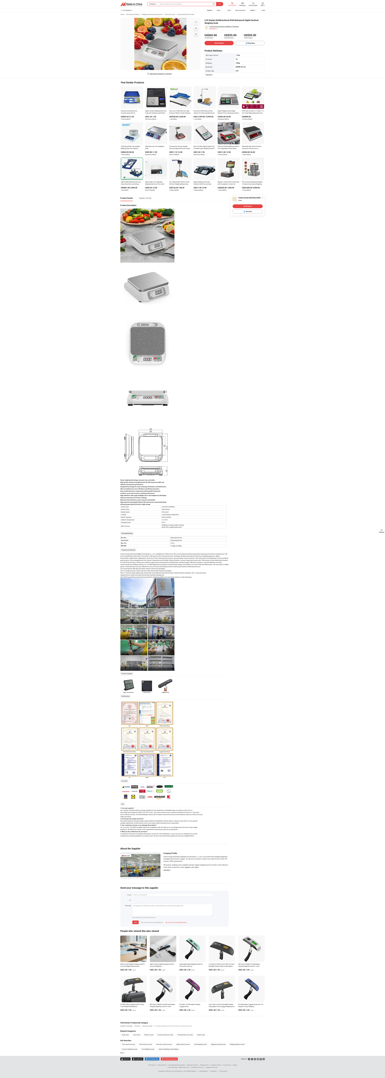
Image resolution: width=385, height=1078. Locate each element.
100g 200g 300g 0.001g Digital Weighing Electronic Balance (130, 147)
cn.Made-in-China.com (211, 1067)
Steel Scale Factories (145, 1044)
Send (135, 922)
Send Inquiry (219, 43)
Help (228, 10)
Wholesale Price (204, 1065)
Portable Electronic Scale (185, 1035)
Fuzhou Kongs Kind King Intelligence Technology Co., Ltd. (224, 26)
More (122, 1053)
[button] (214, 4)
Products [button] (152, 4)
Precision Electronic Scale (165, 1035)
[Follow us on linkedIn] (264, 1059)
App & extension (240, 10)
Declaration (213, 1071)
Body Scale (125, 1035)
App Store (125, 1059)
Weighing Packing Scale (218, 1044)
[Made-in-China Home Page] (131, 4)
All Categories (127, 10)
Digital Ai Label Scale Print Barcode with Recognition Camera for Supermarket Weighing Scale (228, 183)
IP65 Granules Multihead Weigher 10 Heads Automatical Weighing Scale (252, 183)
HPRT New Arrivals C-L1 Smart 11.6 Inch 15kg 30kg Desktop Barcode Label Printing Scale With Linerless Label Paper (253, 112)
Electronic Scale (170, 14)
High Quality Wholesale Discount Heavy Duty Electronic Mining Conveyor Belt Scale (131, 183)
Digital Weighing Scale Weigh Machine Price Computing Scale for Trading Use (228, 112)
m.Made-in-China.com (197, 1067)
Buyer (218, 10)
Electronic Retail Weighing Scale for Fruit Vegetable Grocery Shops (228, 147)
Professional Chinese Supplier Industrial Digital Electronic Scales (179, 147)
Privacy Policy (223, 1071)
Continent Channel (216, 1065)
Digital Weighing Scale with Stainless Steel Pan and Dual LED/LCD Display (202, 183)
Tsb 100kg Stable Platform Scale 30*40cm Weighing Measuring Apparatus (179, 183)
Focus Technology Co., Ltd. (178, 1071)
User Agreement (203, 1071)
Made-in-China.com (184, 1067)
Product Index (226, 1065)
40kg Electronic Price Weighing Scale (154, 147)
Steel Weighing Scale (200, 1044)
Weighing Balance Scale (237, 1044)
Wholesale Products (192, 1065)
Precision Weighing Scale (129, 1049)
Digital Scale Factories (183, 1044)
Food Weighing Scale (147, 1049)
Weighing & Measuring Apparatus (152, 14)
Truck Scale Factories (128, 1044)
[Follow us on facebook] (249, 1059)
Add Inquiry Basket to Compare (161, 74)
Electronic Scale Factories (164, 1044)
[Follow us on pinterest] (261, 1059)
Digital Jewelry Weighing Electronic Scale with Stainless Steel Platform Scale (156, 112)
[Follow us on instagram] (255, 1059)
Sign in (263, 5)
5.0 (239, 200)
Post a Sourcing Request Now (176, 922)
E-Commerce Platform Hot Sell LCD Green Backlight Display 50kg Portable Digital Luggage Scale (221, 966)
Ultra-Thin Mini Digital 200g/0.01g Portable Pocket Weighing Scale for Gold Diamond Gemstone (204, 147)
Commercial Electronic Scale (185, 14)
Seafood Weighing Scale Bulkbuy (169, 1049)
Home (122, 14)
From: (129, 895)
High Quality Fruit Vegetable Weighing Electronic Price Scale (154, 183)
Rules (263, 10)
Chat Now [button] (251, 43)
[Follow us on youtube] (258, 1059)
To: (130, 900)
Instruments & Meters (133, 14)
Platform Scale (148, 1035)
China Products (162, 1065)
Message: (128, 905)
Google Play (137, 1059)
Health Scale (201, 1035)
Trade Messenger (152, 1059)
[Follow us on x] (252, 1059)
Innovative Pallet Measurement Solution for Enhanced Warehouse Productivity (204, 112)
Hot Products (151, 1065)
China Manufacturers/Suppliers (176, 1065)
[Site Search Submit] (219, 4)
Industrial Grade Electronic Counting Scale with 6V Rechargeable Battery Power (130, 112)
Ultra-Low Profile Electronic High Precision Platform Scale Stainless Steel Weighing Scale (179, 112)
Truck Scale (136, 1035)
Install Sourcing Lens (170, 1059)
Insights (235, 1065)
